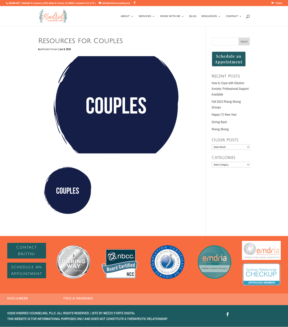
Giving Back (219, 122)
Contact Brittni (26, 250)
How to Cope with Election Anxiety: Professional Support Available (230, 88)
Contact (232, 16)
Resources (209, 16)
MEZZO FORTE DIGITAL (119, 313)
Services (145, 16)
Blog (192, 16)
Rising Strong (220, 129)
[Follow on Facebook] (228, 314)
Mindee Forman (49, 49)
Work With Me (170, 16)
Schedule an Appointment (26, 270)
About (125, 16)
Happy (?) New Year (224, 114)
